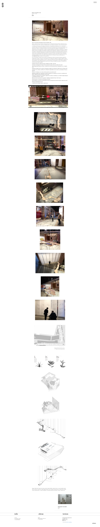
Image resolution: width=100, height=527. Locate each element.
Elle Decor (34, 77)
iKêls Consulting (69, 522)
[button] (95, 3)
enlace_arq (65, 518)
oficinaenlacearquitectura (67, 517)
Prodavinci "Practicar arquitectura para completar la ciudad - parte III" (44, 63)
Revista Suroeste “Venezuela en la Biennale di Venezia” (41, 79)
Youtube (65, 520)
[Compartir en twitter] (33, 15)
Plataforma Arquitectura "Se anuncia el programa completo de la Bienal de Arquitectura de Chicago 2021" (49, 68)
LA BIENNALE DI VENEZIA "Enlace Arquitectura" (40, 83)
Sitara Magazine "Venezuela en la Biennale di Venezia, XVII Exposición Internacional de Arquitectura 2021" (49, 80)
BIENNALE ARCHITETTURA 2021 (37, 81)
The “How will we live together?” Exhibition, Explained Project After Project (48, 77)
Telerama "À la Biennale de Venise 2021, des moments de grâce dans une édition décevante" (47, 64)
